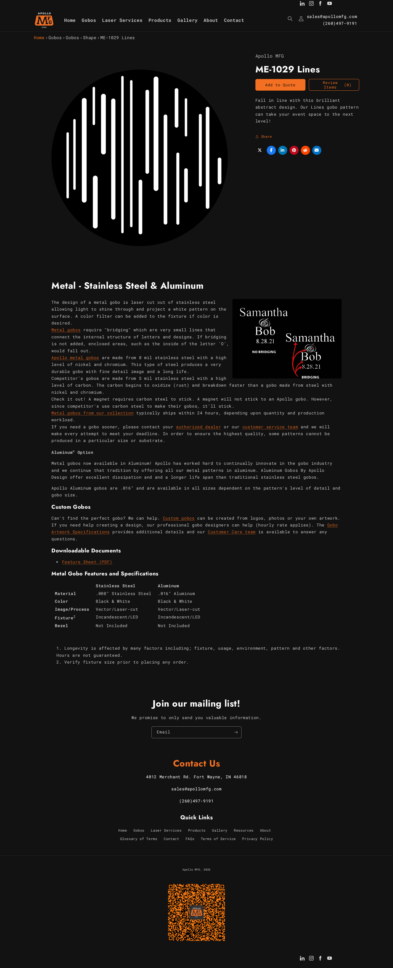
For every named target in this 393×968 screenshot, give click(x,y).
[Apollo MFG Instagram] (311, 4)
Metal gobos (66, 329)
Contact (171, 838)
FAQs (190, 838)
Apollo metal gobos (75, 357)
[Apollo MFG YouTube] (329, 4)
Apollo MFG (191, 869)
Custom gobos (179, 518)
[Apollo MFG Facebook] (320, 4)
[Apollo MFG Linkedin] (302, 4)
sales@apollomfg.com (332, 16)
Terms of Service (218, 838)
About (265, 830)
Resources (244, 830)
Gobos (55, 37)
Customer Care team (232, 531)
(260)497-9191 (340, 23)
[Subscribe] (235, 732)
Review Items (337, 85)
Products (197, 830)
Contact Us (196, 763)
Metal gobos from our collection (92, 413)
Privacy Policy (257, 838)
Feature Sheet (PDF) (87, 561)
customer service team (270, 426)
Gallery (219, 830)
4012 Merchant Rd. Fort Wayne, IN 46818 (196, 776)
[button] (290, 18)
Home (39, 37)
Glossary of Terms (138, 838)
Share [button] (266, 136)
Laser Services (166, 830)
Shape (89, 37)
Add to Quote (280, 84)
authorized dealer (198, 426)
